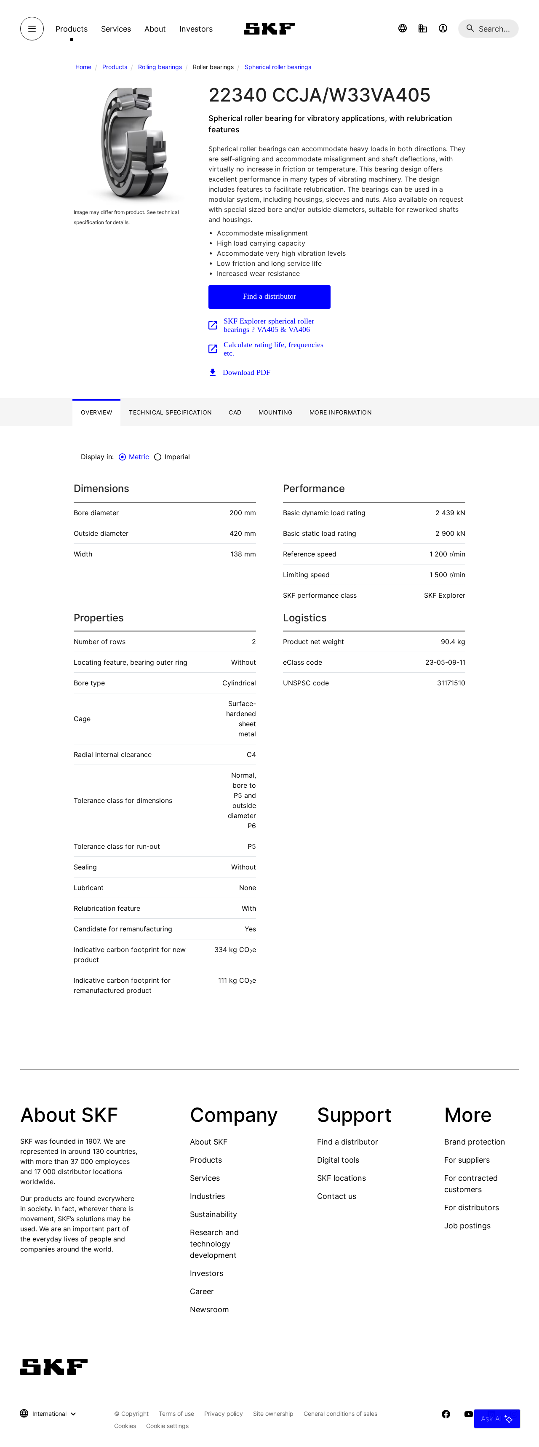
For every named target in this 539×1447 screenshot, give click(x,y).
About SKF (209, 1141)
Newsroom (209, 1309)
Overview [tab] (96, 412)
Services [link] (116, 28)
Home (83, 66)
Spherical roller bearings (278, 66)
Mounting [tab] (276, 412)
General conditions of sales (340, 1413)
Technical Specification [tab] (170, 412)
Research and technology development (214, 1244)
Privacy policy (223, 1413)
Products (114, 66)
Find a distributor (269, 296)
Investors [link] (196, 28)
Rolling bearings (160, 66)
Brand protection (474, 1141)
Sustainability (213, 1214)
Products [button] (72, 28)
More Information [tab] (341, 412)
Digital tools (338, 1159)
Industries (207, 1196)
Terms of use (176, 1413)
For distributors (471, 1207)
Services (205, 1178)
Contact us (336, 1196)
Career (202, 1291)
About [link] (155, 28)
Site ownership (273, 1413)
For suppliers (467, 1159)
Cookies (125, 1425)
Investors (206, 1273)
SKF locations (341, 1178)
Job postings (467, 1225)
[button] (403, 28)
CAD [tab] (235, 412)
